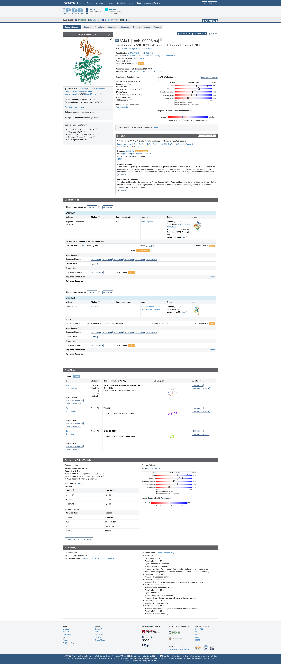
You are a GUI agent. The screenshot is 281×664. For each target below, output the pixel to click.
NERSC (127, 660)
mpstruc (141, 64)
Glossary (98, 637)
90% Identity (128, 259)
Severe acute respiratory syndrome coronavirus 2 (158, 55)
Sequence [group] (91, 207)
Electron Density (71, 91)
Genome (136, 27)
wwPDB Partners (202, 626)
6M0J (119, 159)
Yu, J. (155, 71)
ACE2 (180, 224)
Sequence (125, 27)
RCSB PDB (69, 3)
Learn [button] (130, 3)
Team (65, 637)
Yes (133, 63)
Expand (212, 276)
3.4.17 (174, 232)
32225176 (130, 151)
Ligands (147, 27)
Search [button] (90, 3)
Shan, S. (161, 71)
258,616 (92, 9)
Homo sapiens (132, 55)
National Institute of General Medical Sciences (93, 658)
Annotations (99, 27)
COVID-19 (156, 3)
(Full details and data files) (165, 553)
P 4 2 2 (80, 483)
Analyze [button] (110, 3)
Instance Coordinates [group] (73, 403)
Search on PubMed (142, 151)
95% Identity (139, 259)
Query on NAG (71, 388)
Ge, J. (150, 71)
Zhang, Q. (159, 144)
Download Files (199, 34)
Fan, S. (152, 144)
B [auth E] (94, 306)
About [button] (138, 3)
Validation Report (85, 91)
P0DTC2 (82, 323)
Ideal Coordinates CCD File (74, 400)
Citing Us (66, 632)
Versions (157, 27)
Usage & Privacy (68, 643)
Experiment (112, 27)
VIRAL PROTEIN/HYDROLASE (140, 53)
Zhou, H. (144, 144)
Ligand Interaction (72, 94)
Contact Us (98, 629)
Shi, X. (166, 144)
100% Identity (151, 259)
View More (122, 174)
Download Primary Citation (206, 136)
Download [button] (121, 3)
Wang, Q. (173, 144)
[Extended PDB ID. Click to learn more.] (161, 39)
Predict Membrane (92, 94)
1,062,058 (112, 9)
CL (67, 431)
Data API (213, 34)
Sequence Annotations (96, 88)
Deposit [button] (80, 3)
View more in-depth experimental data (79, 539)
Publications (67, 634)
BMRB (197, 637)
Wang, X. (137, 71)
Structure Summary (72, 27)
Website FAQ (99, 634)
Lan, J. (144, 71)
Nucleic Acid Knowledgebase (179, 649)
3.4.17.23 (173, 229)
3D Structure (107, 207)
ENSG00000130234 (143, 251)
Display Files (184, 34)
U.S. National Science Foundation (108, 656)
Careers (147, 3)
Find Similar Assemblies (74, 107)
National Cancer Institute (179, 656)
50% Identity (106, 259)
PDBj (197, 634)
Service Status (100, 640)
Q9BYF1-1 (131, 272)
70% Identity (117, 259)
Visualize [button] (100, 3)
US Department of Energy (143, 656)
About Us (66, 629)
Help (204, 3)
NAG (67, 385)
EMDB (197, 640)
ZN (67, 408)
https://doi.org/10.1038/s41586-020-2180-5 (137, 153)
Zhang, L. (181, 144)
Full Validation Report (154, 468)
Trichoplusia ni (138, 58)
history (155, 127)
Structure (87, 27)
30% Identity (95, 259)
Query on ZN (71, 411)
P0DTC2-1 (131, 345)
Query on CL (71, 434)
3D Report (206, 77)
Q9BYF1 (82, 245)
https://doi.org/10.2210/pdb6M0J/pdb (138, 48)
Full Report (214, 77)
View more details (122, 107)
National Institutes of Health (123, 658)
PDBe (197, 632)
